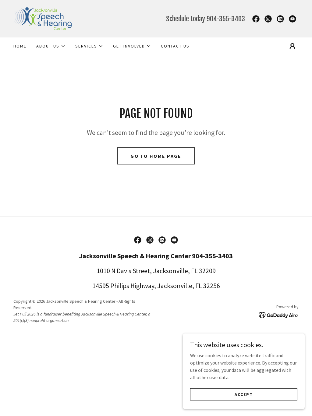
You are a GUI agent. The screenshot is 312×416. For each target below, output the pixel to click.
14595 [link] (100, 285)
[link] (42, 18)
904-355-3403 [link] (226, 19)
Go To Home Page (155, 156)
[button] (51, 46)
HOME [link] (20, 46)
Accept (244, 394)
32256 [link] (211, 285)
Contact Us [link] (175, 46)
